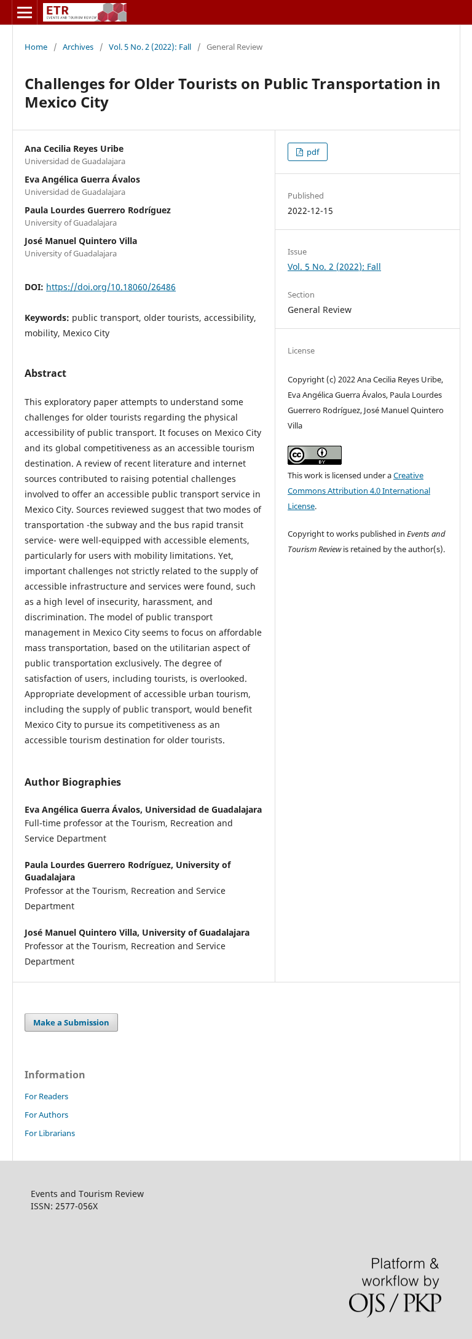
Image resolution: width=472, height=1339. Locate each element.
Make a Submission (71, 1022)
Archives (78, 46)
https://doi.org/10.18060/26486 (111, 287)
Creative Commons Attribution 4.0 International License (359, 491)
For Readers (46, 1096)
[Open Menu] (24, 12)
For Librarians (50, 1133)
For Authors (46, 1114)
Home (36, 46)
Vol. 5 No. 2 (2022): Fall (150, 46)
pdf (312, 151)
